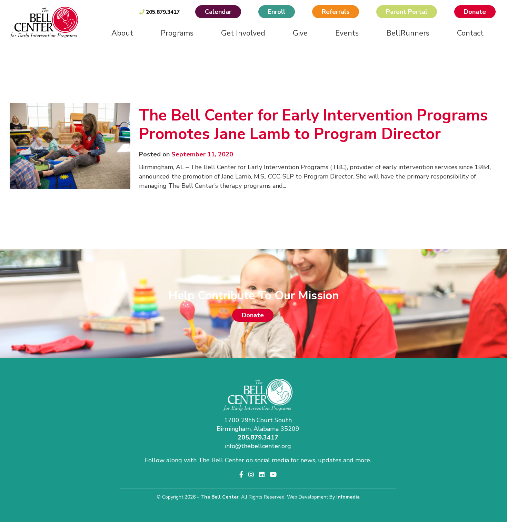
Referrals (335, 12)
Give (300, 33)
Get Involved (243, 33)
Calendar (218, 12)
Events (347, 33)
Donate (475, 12)
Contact (470, 33)
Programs (177, 33)
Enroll (276, 12)
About (122, 33)
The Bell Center (219, 497)
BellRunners (407, 33)
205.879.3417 (162, 12)
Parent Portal (406, 12)
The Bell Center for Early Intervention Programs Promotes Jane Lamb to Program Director (313, 125)
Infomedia (348, 497)
